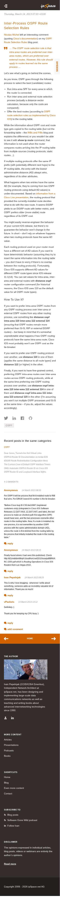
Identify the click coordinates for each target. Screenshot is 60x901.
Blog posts (12, 814)
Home (30, 638)
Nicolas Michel (11, 34)
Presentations (11, 745)
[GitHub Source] (30, 419)
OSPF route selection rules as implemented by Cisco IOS (31, 115)
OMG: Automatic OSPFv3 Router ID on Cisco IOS (26, 468)
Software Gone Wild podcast (22, 820)
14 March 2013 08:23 (34, 577)
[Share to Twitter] (6, 419)
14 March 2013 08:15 (31, 550)
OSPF (9, 425)
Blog (6, 782)
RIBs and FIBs (35, 132)
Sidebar (57, 66)
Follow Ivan (13, 825)
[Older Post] (52, 638)
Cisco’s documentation (25, 38)
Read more (10, 863)
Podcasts (9, 750)
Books (7, 756)
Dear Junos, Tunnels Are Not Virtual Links (23, 453)
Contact (8, 793)
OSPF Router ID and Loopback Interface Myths (25, 472)
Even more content (14, 788)
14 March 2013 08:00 (31, 490)
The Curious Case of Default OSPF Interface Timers (27, 464)
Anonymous (11, 490)
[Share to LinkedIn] (14, 419)
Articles (8, 739)
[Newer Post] (8, 638)
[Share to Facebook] (22, 419)
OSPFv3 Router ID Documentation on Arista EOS (26, 457)
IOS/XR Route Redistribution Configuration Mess (26, 461)
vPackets (9, 601)
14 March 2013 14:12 (28, 602)
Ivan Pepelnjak (12, 577)
